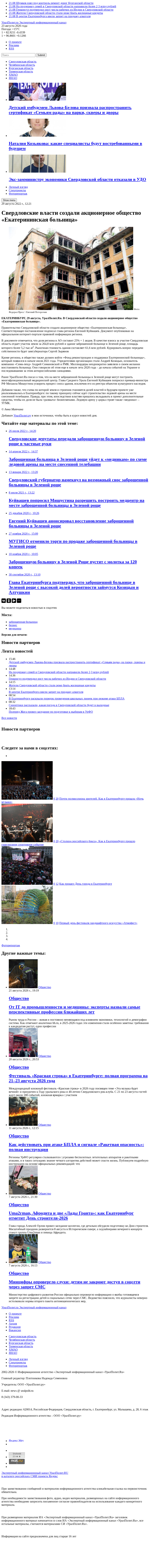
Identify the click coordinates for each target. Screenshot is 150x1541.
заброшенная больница (23, 621)
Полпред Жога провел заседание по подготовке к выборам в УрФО (51, 711)
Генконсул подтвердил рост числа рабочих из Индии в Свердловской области (57, 678)
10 (57, 923)
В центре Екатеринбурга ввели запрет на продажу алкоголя (46, 691)
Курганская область (21, 68)
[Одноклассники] (9, 600)
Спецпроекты (17, 190)
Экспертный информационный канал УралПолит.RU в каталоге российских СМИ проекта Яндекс (34, 1474)
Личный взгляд (18, 187)
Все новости (9, 718)
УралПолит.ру (22, 415)
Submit (41, 55)
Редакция (14, 1326)
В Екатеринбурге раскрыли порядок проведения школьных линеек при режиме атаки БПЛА (67, 698)
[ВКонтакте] (3, 600)
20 (57, 798)
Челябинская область (22, 64)
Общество (44, 987)
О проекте (15, 41)
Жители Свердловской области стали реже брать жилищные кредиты (52, 685)
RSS (11, 48)
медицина (15, 628)
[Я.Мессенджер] (14, 600)
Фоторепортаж (18, 193)
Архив (13, 1323)
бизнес (13, 625)
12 (57, 883)
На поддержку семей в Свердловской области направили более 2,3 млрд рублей (59, 672)
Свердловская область (22, 61)
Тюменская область (21, 71)
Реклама (14, 45)
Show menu (9, 200)
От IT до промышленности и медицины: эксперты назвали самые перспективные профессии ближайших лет (74, 1009)
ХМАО (13, 74)
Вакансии (15, 1330)
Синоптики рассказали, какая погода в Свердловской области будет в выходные (59, 705)
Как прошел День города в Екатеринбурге (85, 883)
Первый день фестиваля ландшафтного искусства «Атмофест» (98, 923)
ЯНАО (13, 78)
